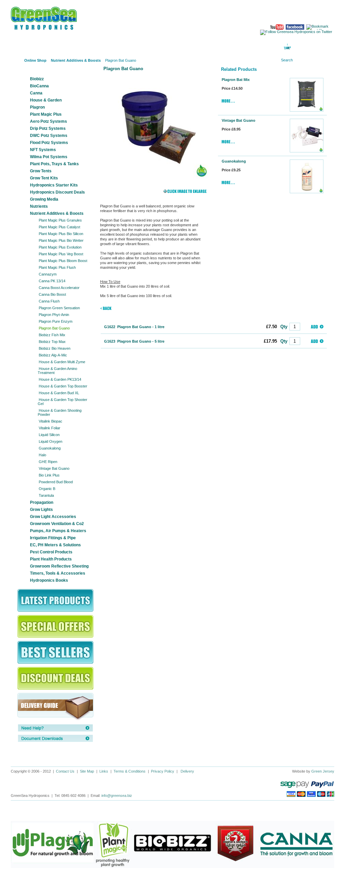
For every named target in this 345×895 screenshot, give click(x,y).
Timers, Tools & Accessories (57, 573)
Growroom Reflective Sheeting (59, 566)
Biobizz (37, 79)
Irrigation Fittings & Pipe (53, 538)
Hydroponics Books (49, 580)
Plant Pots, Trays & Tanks (54, 164)
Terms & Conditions (130, 771)
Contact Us (65, 771)
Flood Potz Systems (49, 142)
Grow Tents (41, 171)
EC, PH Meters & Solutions (55, 545)
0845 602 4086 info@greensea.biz (307, 14)
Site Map (87, 771)
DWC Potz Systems (48, 135)
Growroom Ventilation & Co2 (57, 523)
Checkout (318, 47)
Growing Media (44, 199)
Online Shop (31, 47)
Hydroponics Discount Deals (57, 192)
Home (16, 60)
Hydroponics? (113, 47)
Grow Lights (41, 509)
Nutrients (39, 206)
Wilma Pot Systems (48, 156)
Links (103, 771)
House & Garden (46, 100)
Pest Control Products (51, 552)
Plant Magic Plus (46, 114)
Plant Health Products (51, 559)
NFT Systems (43, 149)
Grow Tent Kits (44, 178)
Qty (283, 326)
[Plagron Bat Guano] (155, 125)
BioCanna (39, 86)
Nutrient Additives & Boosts (57, 213)
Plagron (37, 107)
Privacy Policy (162, 771)
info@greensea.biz (116, 795)
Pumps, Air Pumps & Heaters (58, 530)
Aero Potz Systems (48, 121)
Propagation (41, 502)
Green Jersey (322, 771)
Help (195, 47)
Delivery (187, 771)
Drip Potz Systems (48, 128)
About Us (72, 47)
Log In (236, 47)
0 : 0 (298, 47)
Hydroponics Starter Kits (54, 185)
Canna (36, 93)
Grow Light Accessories (53, 516)
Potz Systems (154, 47)
